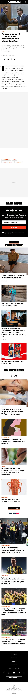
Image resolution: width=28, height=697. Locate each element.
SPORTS (14, 508)
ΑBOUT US (14, 661)
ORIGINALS (6, 159)
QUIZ (3, 31)
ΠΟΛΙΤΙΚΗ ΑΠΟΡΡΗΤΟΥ (14, 668)
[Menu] (2, 2)
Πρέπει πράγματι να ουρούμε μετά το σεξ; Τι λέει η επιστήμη (12, 411)
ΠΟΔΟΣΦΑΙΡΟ (5, 545)
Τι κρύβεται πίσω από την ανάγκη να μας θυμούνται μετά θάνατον (13, 441)
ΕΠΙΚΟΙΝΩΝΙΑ (14, 654)
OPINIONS (4, 575)
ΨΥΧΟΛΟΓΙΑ (5, 437)
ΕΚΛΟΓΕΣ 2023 (7, 162)
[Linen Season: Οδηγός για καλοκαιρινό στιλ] (14, 261)
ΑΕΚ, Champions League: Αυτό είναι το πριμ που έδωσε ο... (12, 550)
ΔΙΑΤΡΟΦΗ (4, 497)
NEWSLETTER (14, 677)
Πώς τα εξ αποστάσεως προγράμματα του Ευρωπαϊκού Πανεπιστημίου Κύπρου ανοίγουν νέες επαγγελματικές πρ (13, 332)
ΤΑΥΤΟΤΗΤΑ (14, 657)
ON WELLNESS (14, 370)
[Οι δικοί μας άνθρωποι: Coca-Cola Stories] (14, 351)
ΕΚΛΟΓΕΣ (18, 162)
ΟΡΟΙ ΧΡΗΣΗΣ (14, 665)
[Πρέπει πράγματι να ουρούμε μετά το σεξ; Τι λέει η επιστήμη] (14, 393)
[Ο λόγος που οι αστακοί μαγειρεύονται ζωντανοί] (14, 487)
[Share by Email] (14, 59)
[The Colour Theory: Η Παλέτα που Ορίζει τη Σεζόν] (14, 293)
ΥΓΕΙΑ (3, 407)
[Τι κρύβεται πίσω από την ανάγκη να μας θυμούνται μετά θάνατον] (14, 427)
